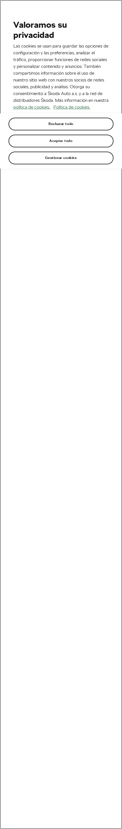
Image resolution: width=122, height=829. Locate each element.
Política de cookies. (71, 107)
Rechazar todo (61, 124)
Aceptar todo (60, 141)
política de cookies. (31, 107)
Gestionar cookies (61, 158)
